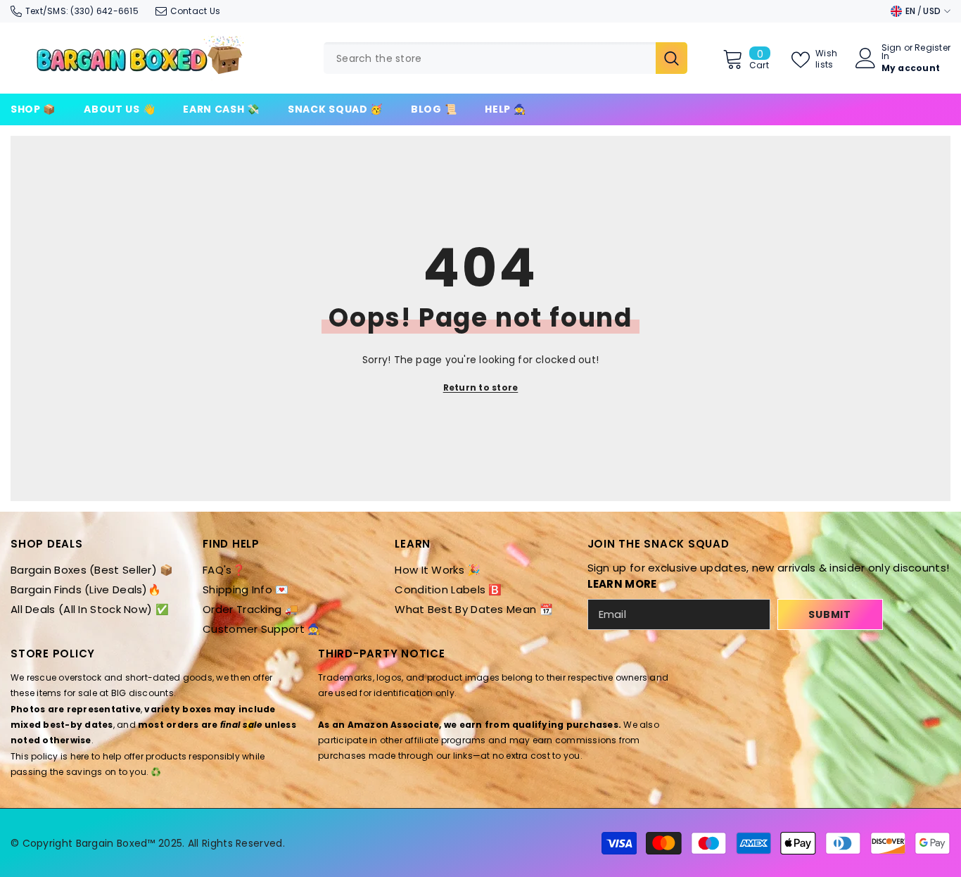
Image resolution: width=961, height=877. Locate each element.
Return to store (480, 387)
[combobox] (490, 58)
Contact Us (195, 11)
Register (932, 48)
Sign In (892, 52)
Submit (829, 614)
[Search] (505, 58)
